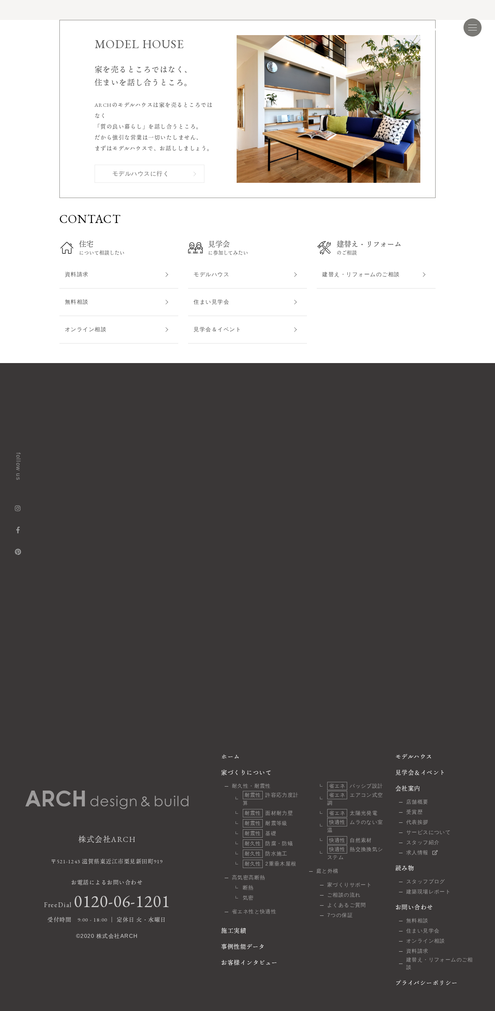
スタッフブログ (425, 881)
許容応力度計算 (271, 799)
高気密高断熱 (248, 877)
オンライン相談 (86, 329)
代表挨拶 (417, 822)
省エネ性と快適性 (254, 911)
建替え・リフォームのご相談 (361, 274)
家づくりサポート (349, 885)
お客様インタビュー (254, 27)
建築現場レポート (428, 891)
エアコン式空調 (355, 799)
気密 (248, 898)
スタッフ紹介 (423, 842)
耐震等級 (266, 823)
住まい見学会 (211, 302)
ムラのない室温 (355, 826)
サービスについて (428, 832)
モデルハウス (308, 27)
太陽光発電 (353, 813)
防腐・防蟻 (269, 843)
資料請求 (77, 274)
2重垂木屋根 (271, 864)
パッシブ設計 (356, 786)
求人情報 (417, 852)
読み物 (404, 27)
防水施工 (266, 853)
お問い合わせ (414, 907)
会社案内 (408, 788)
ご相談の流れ (344, 895)
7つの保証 (340, 915)
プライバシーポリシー (426, 983)
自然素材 (350, 840)
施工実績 (153, 27)
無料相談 (77, 302)
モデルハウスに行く (141, 173)
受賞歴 (414, 812)
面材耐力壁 (269, 813)
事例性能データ (197, 27)
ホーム (230, 757)
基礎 (260, 833)
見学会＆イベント (360, 27)
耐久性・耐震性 (251, 786)
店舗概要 (417, 802)
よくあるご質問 (346, 905)
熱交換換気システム (355, 853)
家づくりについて (107, 27)
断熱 (248, 887)
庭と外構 (327, 871)
